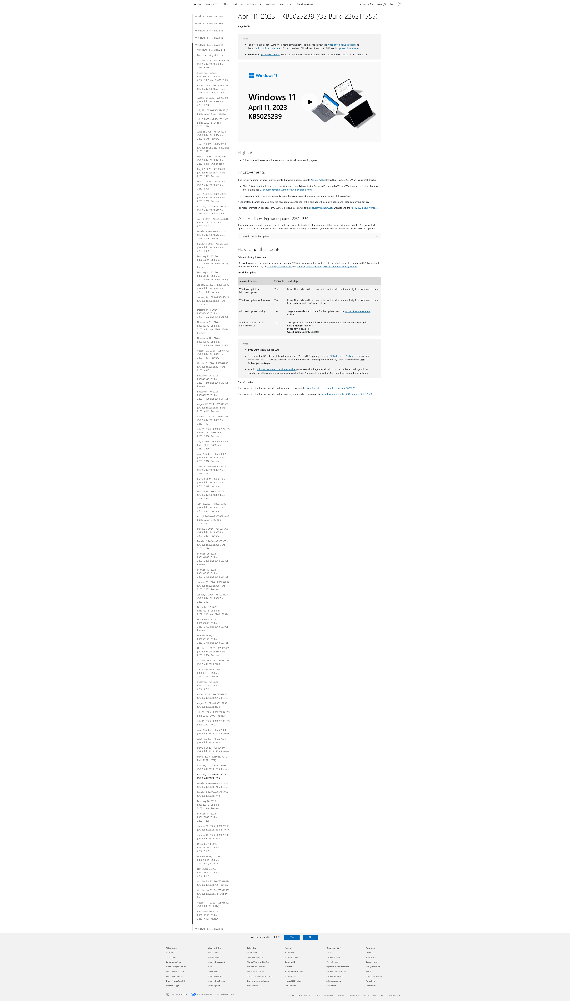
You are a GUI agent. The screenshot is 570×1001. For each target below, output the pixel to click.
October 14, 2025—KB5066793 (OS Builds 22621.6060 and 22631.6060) (213, 64)
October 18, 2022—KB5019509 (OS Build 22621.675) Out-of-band (213, 894)
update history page (348, 48)
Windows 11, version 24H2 (209, 30)
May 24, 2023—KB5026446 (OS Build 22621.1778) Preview (213, 749)
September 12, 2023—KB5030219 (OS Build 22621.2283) (208, 685)
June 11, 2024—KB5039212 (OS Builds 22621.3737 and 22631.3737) (211, 470)
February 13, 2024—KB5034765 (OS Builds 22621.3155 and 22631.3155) (212, 573)
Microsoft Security (291, 957)
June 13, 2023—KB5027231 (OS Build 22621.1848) (211, 740)
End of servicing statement (210, 55)
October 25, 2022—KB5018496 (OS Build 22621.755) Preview (213, 883)
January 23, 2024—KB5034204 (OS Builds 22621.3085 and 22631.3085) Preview (213, 585)
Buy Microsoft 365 (305, 4)
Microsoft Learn (332, 962)
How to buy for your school (256, 971)
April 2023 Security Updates (365, 207)
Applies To (244, 26)
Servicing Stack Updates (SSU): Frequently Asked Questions (327, 266)
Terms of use (328, 995)
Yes (292, 937)
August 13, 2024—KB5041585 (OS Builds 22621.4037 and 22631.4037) (212, 420)
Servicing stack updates (279, 266)
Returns (210, 967)
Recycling (365, 995)
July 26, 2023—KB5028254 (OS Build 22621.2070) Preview (213, 713)
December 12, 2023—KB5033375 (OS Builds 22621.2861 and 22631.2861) (212, 610)
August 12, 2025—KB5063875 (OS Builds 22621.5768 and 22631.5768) (212, 101)
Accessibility (370, 981)
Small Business (290, 986)
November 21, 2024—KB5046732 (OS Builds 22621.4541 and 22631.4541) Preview (212, 327)
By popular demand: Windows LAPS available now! (286, 189)
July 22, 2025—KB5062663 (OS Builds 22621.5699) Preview (213, 112)
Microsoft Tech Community (336, 971)
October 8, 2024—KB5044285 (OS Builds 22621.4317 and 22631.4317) (212, 366)
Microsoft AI (289, 952)
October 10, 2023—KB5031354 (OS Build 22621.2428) (213, 662)
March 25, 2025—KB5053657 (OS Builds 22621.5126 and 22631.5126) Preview (212, 235)
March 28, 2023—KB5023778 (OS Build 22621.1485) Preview (213, 785)
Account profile (213, 952)
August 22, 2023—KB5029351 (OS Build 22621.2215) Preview (213, 696)
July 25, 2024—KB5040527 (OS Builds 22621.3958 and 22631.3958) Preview (213, 432)
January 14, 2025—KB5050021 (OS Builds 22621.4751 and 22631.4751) (213, 301)
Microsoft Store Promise (216, 981)
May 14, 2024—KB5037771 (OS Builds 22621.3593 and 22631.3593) (211, 495)
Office (225, 4)
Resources (284, 4)
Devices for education (255, 957)
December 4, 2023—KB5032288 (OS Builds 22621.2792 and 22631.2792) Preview (212, 625)
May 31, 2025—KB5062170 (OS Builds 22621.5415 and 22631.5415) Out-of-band (211, 160)
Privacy (317, 995)
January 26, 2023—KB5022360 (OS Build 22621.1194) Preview (213, 827)
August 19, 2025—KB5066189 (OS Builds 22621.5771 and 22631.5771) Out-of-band (212, 89)
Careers (369, 952)
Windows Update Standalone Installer (276, 369)
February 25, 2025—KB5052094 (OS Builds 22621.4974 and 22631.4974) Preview (212, 261)
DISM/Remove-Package (342, 355)
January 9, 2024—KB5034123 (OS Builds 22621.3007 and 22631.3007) (212, 598)
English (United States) (179, 994)
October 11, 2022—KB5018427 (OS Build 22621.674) (213, 904)
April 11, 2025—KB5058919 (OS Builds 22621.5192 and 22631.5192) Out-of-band (211, 210)
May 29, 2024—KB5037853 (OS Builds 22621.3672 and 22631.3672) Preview (211, 482)
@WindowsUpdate (270, 54)
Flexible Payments (214, 986)
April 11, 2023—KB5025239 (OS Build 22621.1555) (211, 776)
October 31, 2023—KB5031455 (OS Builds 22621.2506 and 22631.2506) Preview (213, 651)
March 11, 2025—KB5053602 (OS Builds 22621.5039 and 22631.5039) (212, 247)
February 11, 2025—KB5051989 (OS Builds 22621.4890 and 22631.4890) (212, 276)
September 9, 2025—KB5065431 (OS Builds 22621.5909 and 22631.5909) (212, 76)
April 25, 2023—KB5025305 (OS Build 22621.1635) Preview (213, 767)
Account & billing (267, 4)
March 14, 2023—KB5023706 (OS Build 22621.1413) (212, 794)
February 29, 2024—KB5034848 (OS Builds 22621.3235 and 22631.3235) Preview (212, 559)
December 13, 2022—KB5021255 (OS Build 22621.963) (208, 847)
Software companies (333, 981)
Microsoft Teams (291, 976)
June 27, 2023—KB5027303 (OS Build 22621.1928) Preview (213, 731)
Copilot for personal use (174, 976)
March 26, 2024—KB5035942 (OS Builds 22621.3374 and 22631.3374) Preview (212, 532)
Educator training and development (260, 976)
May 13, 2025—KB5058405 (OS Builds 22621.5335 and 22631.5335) (211, 185)
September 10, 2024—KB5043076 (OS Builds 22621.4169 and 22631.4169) (212, 395)
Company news (371, 962)
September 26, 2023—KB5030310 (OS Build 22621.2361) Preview (208, 673)
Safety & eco (353, 995)
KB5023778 (317, 179)
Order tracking (213, 971)
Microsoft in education (255, 952)
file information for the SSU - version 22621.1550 (347, 393)
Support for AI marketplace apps (338, 967)
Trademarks (341, 995)
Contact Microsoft (304, 995)
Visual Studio (331, 986)
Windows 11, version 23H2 (209, 37)
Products (236, 4)
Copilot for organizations (175, 971)
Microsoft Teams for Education (258, 962)
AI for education (253, 986)
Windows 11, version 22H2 (209, 44)
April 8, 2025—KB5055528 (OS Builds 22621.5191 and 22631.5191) (213, 222)
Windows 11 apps (172, 986)
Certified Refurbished (215, 976)
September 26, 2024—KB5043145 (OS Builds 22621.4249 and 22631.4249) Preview (212, 381)
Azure (328, 952)
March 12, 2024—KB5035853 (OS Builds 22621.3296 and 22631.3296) (212, 545)
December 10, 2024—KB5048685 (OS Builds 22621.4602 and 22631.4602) (212, 313)
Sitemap (291, 995)
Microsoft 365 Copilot (293, 981)
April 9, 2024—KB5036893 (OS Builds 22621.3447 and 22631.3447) (213, 520)
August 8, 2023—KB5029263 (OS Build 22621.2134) (212, 705)
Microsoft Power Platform (294, 971)
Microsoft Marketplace (334, 976)
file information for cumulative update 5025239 (330, 388)
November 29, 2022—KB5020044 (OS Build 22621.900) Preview (208, 860)
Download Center (214, 957)
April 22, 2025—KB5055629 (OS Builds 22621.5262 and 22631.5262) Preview (211, 197)
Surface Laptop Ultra (173, 962)
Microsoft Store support (216, 962)
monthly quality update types (266, 48)
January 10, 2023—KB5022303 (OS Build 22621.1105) (213, 836)
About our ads (378, 995)
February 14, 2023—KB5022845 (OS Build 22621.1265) (208, 817)
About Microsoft (371, 957)
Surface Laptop (171, 957)
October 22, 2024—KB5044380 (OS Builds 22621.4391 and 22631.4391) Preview (213, 354)
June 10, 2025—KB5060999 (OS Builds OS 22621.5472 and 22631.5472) (213, 147)
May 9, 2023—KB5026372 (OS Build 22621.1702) (213, 758)
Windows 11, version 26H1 (209, 16)
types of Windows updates (341, 44)
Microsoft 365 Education (256, 967)
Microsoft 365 (212, 4)
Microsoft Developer (333, 957)
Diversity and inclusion (374, 976)
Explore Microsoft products (176, 981)
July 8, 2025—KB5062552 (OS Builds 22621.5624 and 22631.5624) (212, 123)
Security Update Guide (321, 207)
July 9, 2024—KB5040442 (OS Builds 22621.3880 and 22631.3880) (212, 445)
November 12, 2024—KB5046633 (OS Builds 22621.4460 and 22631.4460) (212, 342)
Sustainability (371, 986)
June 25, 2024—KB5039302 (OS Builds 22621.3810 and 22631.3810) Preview (211, 457)
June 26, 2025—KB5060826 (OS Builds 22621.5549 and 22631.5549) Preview (211, 135)
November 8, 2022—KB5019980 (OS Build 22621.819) (208, 872)
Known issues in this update (254, 236)
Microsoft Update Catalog (358, 311)
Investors (369, 971)
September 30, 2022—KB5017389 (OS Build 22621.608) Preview (208, 915)
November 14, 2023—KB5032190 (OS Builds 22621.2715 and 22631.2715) (212, 639)
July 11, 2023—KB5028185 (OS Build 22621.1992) (213, 722)
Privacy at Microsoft (373, 967)
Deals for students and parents (258, 981)
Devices (250, 4)
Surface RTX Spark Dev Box (176, 967)
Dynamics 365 (290, 962)
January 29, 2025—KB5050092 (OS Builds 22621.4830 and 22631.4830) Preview (213, 288)
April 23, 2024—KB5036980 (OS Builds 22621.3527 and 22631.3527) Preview (211, 507)
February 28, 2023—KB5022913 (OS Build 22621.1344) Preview (208, 804)
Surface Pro (170, 952)
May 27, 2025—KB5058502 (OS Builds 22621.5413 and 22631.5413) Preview (211, 172)
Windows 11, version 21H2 (209, 928)
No (310, 937)
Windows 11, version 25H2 (209, 23)
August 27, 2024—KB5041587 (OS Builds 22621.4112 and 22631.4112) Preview (212, 407)
